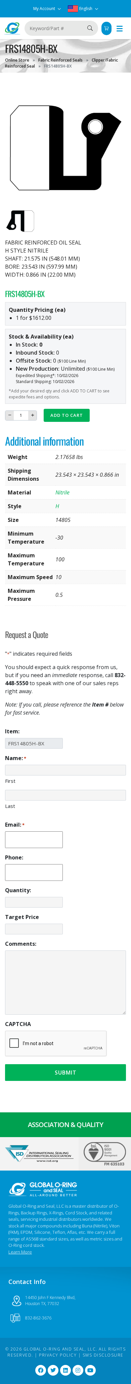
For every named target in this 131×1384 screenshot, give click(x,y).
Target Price (22, 917)
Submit (66, 1072)
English (85, 8)
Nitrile (62, 492)
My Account (44, 8)
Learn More (20, 1252)
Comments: (20, 943)
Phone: (14, 857)
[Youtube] (90, 1370)
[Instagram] (78, 1370)
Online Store (17, 60)
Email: (15, 824)
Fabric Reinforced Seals (60, 60)
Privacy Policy (58, 1355)
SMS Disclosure (103, 1355)
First (10, 780)
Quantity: (18, 890)
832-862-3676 (38, 1318)
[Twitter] (53, 1370)
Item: (12, 731)
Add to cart (66, 415)
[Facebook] (40, 1370)
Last (10, 806)
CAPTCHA (18, 1024)
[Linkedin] (65, 1370)
